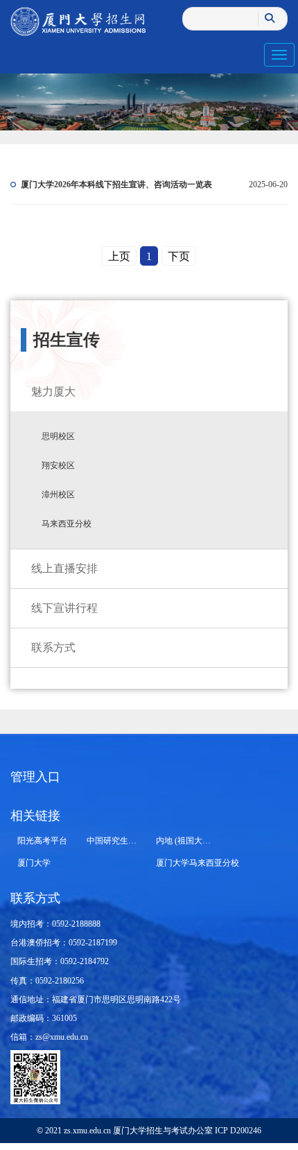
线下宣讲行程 (64, 608)
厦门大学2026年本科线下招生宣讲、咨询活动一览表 (116, 184)
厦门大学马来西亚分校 (197, 863)
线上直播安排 (64, 568)
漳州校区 (58, 494)
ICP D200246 (237, 1130)
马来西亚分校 (66, 524)
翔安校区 (58, 465)
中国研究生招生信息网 (128, 841)
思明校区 (58, 436)
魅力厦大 (53, 391)
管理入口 (35, 777)
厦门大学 (34, 863)
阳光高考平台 (42, 841)
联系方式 (53, 647)
